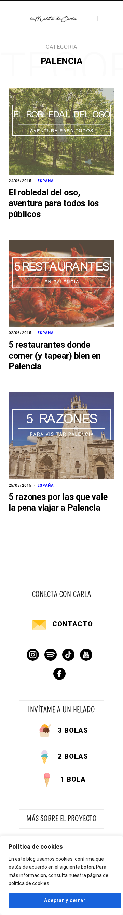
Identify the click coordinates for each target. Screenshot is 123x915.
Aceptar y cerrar (64, 900)
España (45, 181)
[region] (61, 875)
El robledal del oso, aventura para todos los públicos (54, 203)
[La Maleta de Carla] (53, 19)
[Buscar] (103, 18)
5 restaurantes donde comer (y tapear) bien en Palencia (55, 356)
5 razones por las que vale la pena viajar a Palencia (58, 502)
